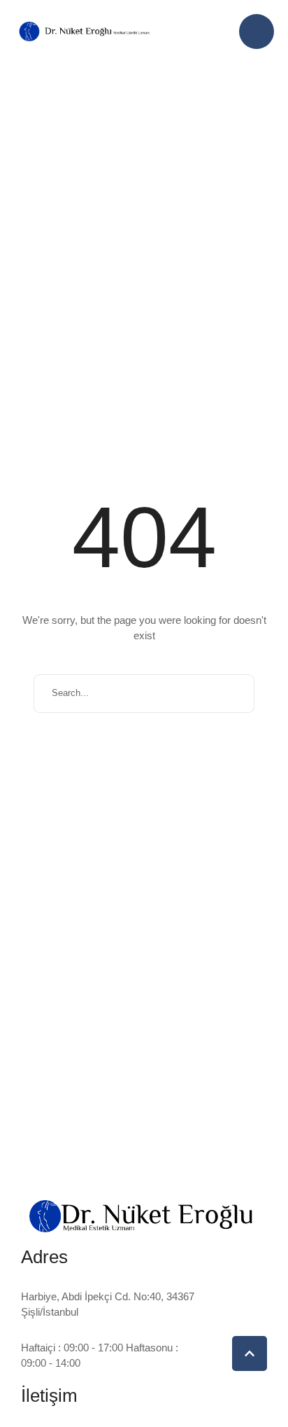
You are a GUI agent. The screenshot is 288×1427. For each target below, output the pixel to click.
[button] (256, 31)
